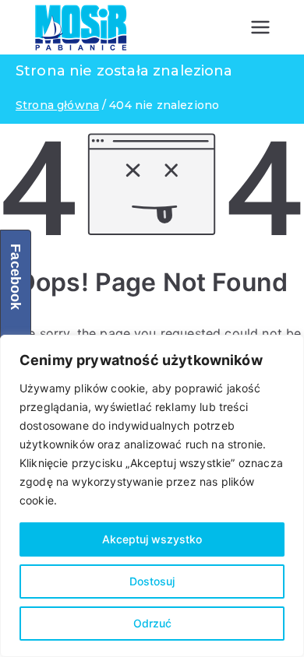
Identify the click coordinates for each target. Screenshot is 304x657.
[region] (152, 496)
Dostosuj (152, 581)
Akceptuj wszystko (152, 539)
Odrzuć (152, 623)
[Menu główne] (260, 27)
